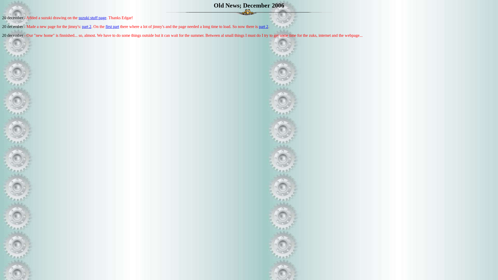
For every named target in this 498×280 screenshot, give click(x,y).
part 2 (86, 26)
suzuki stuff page (92, 18)
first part (112, 26)
